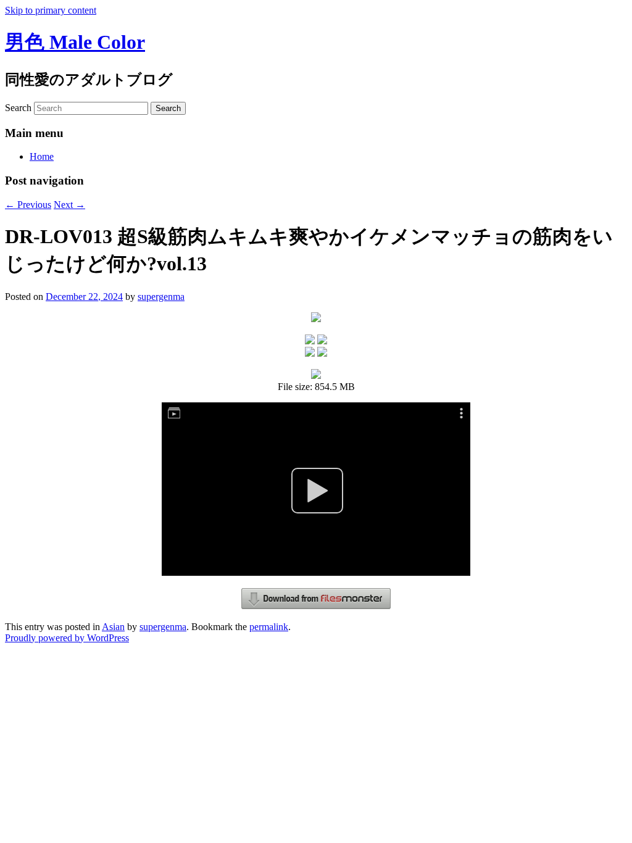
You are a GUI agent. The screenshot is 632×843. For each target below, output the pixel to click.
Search (18, 107)
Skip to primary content (50, 10)
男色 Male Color (75, 42)
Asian (113, 626)
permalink (268, 626)
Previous (28, 204)
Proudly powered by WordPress (67, 638)
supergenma (161, 296)
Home (42, 156)
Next (69, 204)
